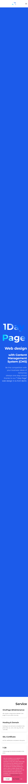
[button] (26, 4)
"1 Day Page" (21, 378)
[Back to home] (14, 4)
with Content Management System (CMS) (17, 358)
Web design (16, 348)
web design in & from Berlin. (14, 381)
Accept (8, 779)
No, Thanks (16, 779)
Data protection (15, 775)
